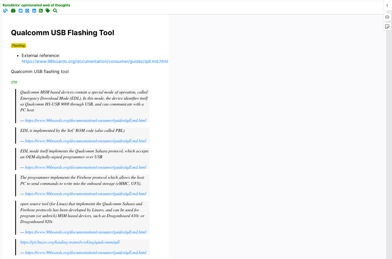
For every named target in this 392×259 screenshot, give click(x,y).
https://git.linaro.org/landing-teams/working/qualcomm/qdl (69, 242)
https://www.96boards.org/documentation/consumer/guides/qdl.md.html (95, 61)
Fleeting (18, 45)
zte (14, 81)
